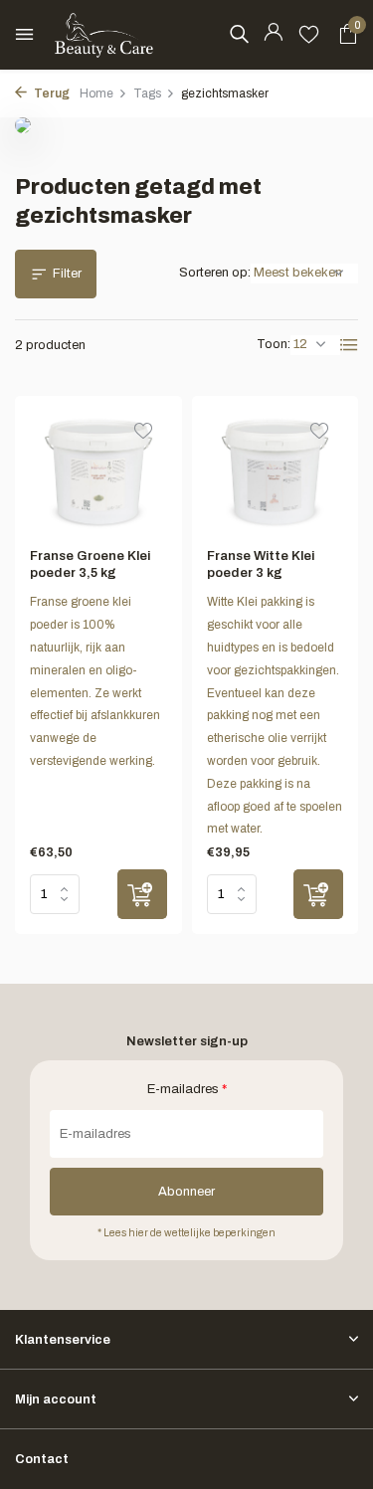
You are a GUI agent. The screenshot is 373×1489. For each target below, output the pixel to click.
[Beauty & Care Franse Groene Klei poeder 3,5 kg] (98, 472)
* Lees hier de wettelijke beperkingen (186, 1232)
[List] (349, 345)
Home (96, 93)
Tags (147, 93)
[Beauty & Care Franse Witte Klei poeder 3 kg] (275, 472)
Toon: (273, 344)
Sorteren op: (215, 272)
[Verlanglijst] (308, 35)
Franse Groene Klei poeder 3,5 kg (90, 564)
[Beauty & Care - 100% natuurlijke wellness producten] (104, 35)
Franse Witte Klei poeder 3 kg (260, 564)
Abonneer (186, 1192)
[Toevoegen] (142, 894)
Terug (51, 93)
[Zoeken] (239, 34)
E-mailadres (187, 1089)
